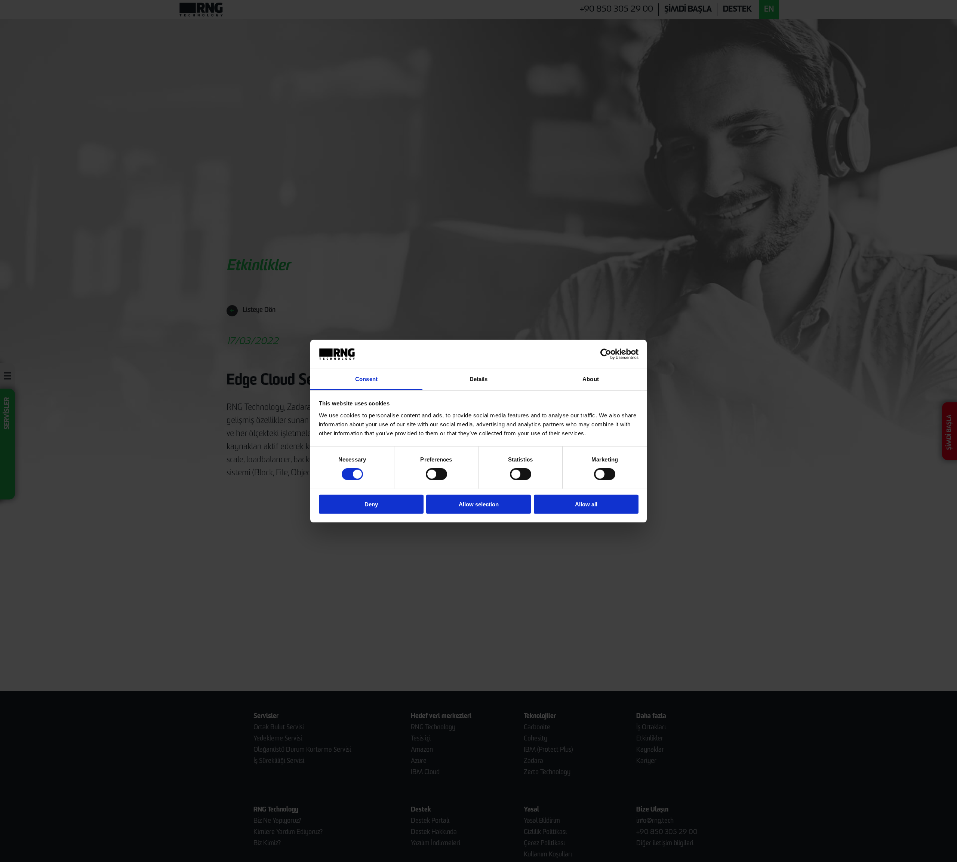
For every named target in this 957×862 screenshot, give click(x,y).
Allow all (586, 504)
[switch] (436, 474)
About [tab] (590, 378)
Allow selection (479, 504)
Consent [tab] (366, 378)
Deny (371, 504)
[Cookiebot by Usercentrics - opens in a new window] (605, 354)
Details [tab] (479, 378)
